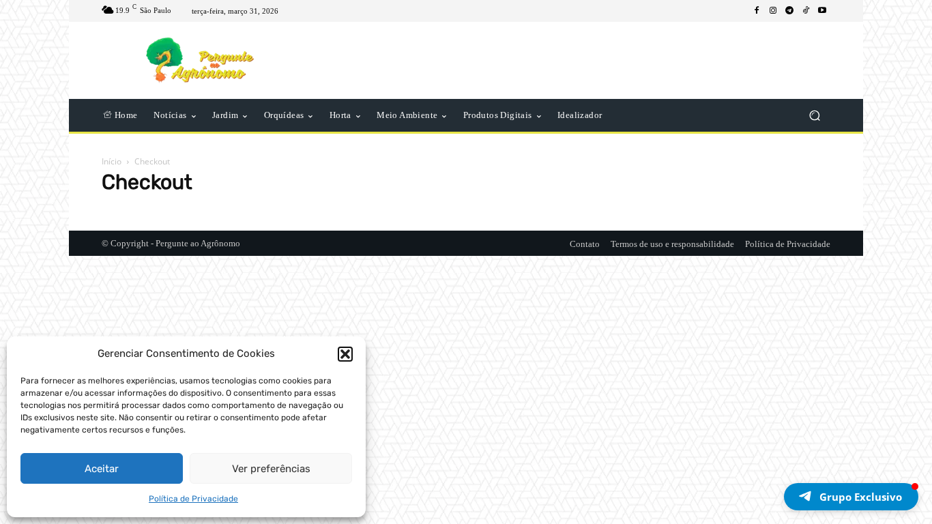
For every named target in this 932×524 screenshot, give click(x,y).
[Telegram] (789, 11)
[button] (345, 354)
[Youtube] (822, 11)
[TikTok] (806, 11)
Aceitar (102, 469)
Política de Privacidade (193, 499)
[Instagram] (773, 11)
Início (111, 161)
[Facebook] (756, 11)
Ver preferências (271, 469)
